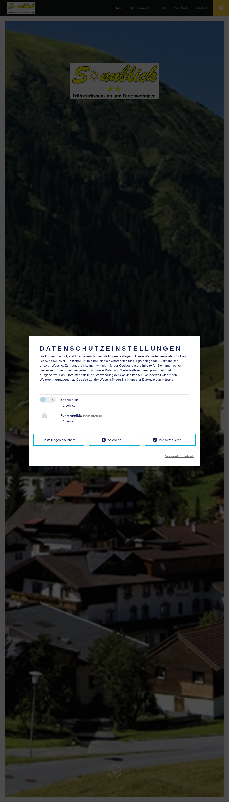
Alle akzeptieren (170, 440)
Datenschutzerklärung (157, 379)
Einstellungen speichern (59, 440)
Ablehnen (114, 440)
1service (68, 405)
